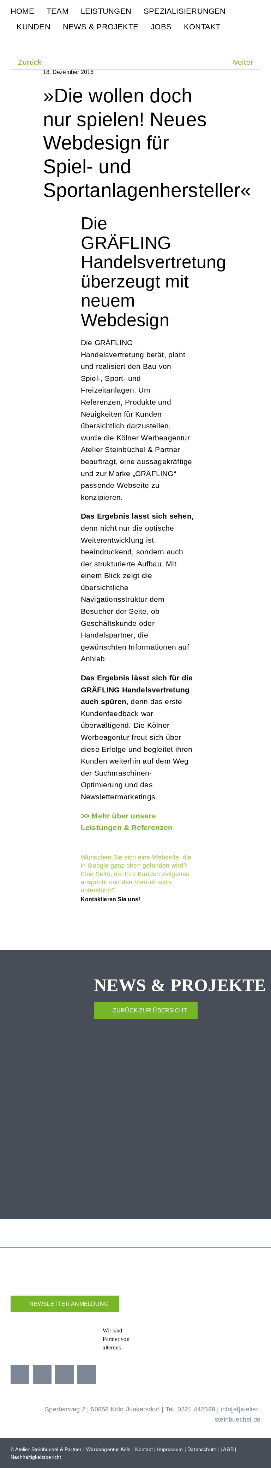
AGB (228, 1449)
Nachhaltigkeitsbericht (36, 1457)
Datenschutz (201, 1449)
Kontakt (143, 1449)
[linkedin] (86, 1374)
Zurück (30, 62)
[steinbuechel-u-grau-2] (257, 19)
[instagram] (42, 1374)
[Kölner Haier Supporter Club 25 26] (147, 1333)
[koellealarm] (184, 1330)
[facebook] (20, 1374)
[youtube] (64, 1374)
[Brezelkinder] (217, 1333)
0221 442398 (196, 1409)
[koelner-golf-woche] (250, 1330)
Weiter (242, 62)
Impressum (170, 1449)
